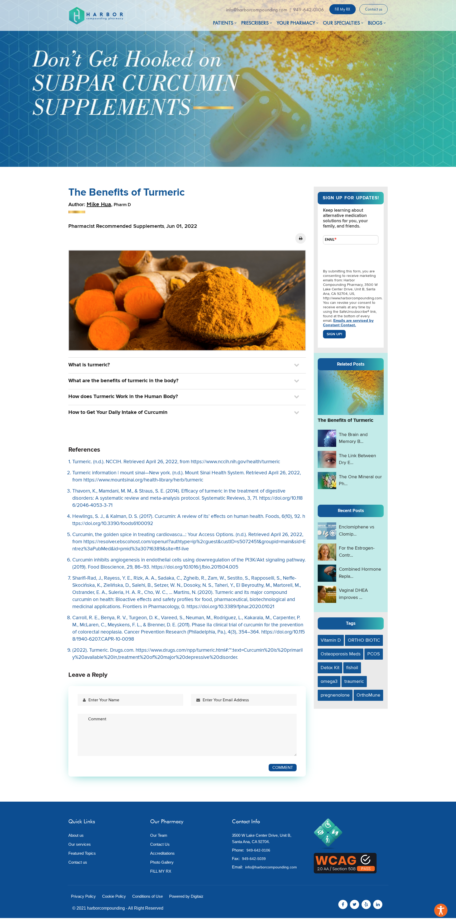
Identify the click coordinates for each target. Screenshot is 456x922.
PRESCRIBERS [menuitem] (255, 23)
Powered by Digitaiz (186, 896)
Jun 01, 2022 (181, 226)
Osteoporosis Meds (340, 654)
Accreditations (162, 853)
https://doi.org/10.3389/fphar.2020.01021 (230, 607)
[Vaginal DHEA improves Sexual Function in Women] (327, 594)
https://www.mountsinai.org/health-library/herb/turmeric (143, 480)
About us (76, 835)
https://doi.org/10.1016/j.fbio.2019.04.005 (194, 567)
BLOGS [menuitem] (375, 23)
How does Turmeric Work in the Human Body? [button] (123, 396)
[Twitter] (354, 904)
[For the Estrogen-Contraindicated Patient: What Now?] (327, 552)
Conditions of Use (147, 896)
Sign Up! (334, 334)
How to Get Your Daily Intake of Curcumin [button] (118, 412)
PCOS (373, 654)
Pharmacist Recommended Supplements (116, 226)
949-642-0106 (308, 10)
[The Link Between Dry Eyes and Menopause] (327, 459)
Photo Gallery (162, 862)
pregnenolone (335, 695)
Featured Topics (82, 853)
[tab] (187, 365)
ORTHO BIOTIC (364, 640)
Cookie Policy (114, 896)
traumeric (354, 681)
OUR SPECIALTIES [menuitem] (341, 23)
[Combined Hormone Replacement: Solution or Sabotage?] (327, 573)
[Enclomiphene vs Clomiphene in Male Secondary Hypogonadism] (327, 531)
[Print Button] (300, 238)
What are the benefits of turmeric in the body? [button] (123, 380)
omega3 (329, 681)
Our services (79, 844)
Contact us (373, 9)
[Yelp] (366, 904)
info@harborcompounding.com (256, 10)
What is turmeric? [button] (89, 365)
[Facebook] (343, 904)
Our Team (158, 835)
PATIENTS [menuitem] (223, 23)
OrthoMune (368, 695)
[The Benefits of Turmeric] (351, 391)
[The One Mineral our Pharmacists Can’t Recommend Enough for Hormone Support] (327, 480)
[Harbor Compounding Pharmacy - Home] (96, 15)
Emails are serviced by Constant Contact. (348, 322)
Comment (282, 767)
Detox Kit (330, 667)
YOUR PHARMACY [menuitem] (296, 23)
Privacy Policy (83, 896)
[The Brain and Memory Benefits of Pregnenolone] (327, 438)
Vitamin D (331, 640)
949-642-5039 (254, 859)
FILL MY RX (160, 871)
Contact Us (160, 844)
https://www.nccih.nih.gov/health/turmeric (235, 462)
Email (329, 239)
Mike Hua (99, 204)
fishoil (352, 667)
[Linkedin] (377, 904)
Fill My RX (342, 9)
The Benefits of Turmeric (345, 420)
